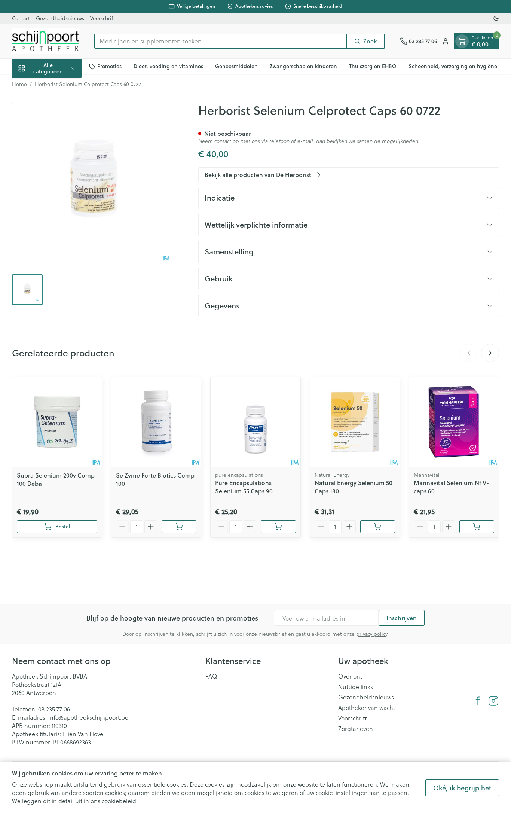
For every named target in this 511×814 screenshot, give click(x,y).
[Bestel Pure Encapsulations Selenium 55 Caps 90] (278, 526)
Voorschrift (102, 18)
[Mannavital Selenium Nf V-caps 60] (454, 422)
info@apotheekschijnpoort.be (88, 717)
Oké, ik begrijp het (462, 788)
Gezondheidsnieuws (60, 18)
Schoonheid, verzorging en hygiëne (453, 66)
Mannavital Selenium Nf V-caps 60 (451, 486)
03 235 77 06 (54, 709)
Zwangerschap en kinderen (303, 66)
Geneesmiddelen (236, 66)
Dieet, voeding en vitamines (168, 66)
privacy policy (371, 634)
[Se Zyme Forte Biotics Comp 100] (156, 422)
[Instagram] (493, 701)
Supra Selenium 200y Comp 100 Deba (56, 479)
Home (19, 84)
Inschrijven (401, 617)
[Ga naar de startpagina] (45, 41)
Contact (21, 18)
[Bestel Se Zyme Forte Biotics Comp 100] (179, 526)
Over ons (350, 676)
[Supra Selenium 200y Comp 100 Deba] (57, 422)
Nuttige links (355, 687)
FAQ (211, 676)
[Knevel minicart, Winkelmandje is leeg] (462, 41)
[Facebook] (477, 701)
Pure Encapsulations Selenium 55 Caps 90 (244, 486)
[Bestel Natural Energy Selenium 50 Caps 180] (377, 526)
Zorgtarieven (355, 729)
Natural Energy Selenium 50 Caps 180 (353, 486)
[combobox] (220, 41)
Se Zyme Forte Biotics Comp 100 (155, 479)
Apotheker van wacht (366, 708)
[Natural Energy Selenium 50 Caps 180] (355, 422)
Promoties (109, 66)
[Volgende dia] (490, 353)
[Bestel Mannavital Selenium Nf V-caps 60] (476, 526)
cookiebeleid (119, 800)
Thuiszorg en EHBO (373, 66)
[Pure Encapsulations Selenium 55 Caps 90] (255, 422)
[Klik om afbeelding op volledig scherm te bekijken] (93, 184)
